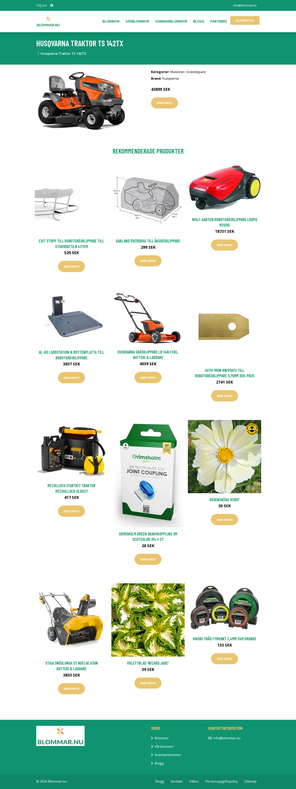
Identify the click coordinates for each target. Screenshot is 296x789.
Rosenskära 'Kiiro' (224, 499)
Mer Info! (164, 103)
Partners (218, 21)
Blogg (198, 21)
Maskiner (177, 72)
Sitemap (250, 781)
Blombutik (245, 20)
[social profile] (52, 5)
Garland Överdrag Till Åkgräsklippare (148, 240)
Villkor (194, 781)
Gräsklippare (196, 72)
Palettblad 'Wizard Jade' (148, 662)
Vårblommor (137, 21)
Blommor (111, 21)
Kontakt (177, 781)
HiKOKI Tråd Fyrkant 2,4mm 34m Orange (224, 638)
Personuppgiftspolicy (221, 781)
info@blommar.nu (245, 5)
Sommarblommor (171, 21)
